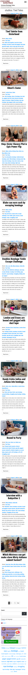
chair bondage (8, 96)
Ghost (12, 564)
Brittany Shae (15, 151)
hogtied (17, 450)
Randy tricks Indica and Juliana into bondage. (14, 380)
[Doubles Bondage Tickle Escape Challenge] (14, 249)
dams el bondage (16, 96)
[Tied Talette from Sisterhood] (14, 21)
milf (25, 661)
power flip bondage (11, 159)
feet (8, 215)
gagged (4, 659)
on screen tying (16, 574)
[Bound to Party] (14, 428)
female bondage (23, 656)
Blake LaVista (9, 38)
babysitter (7, 506)
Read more (5, 63)
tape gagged (10, 102)
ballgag (3, 648)
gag (7, 574)
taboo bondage (11, 163)
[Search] (24, 613)
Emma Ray (8, 564)
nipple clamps (9, 663)
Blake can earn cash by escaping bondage (14, 204)
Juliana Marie (14, 386)
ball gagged (18, 648)
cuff (22, 653)
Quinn (14, 92)
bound (22, 651)
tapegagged (9, 337)
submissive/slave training (15, 576)
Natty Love (18, 442)
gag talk (4, 46)
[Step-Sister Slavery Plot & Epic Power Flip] (14, 134)
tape (20, 335)
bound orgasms (12, 446)
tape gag (15, 46)
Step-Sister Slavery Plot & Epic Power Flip (14, 145)
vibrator (15, 671)
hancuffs (4, 273)
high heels (10, 661)
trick (22, 46)
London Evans (9, 92)
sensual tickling (5, 394)
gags (22, 272)
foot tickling (17, 272)
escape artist (14, 213)
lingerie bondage (6, 100)
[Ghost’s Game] (14, 78)
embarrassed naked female (8, 448)
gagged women (11, 659)
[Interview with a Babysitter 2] (14, 486)
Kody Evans (16, 327)
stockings (15, 666)
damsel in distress (8, 656)
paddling (22, 574)
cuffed (25, 653)
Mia (11, 266)
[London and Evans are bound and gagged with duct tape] (14, 307)
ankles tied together (9, 42)
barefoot (9, 213)
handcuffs (8, 450)
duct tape (23, 44)
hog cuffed (8, 510)
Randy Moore (5, 388)
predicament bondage (20, 663)
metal (22, 661)
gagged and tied (7, 98)
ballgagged (12, 648)
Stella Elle (22, 266)
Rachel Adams (17, 566)
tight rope (17, 163)
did (12, 656)
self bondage (14, 452)
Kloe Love (8, 266)
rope (16, 510)
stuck (16, 217)
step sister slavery (16, 161)
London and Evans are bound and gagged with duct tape (14, 320)
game (14, 215)
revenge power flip (20, 159)
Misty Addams (16, 266)
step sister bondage (6, 161)
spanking (7, 576)
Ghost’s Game (14, 88)
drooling (17, 656)
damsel (9, 333)
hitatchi (13, 450)
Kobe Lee (21, 151)
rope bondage (10, 273)
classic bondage (12, 653)
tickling (20, 273)
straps (8, 217)
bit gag (6, 446)
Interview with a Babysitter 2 (14, 497)
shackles (4, 512)
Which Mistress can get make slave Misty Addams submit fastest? (14, 557)
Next (18, 603)
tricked (3, 396)
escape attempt (5, 272)
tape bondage (18, 394)
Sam (9, 153)
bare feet (7, 270)
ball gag (7, 648)
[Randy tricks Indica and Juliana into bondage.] (14, 369)
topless (12, 671)
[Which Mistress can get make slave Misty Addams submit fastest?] (14, 544)
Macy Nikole (5, 153)
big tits (9, 651)
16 (14, 603)
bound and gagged (15, 44)
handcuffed (23, 659)
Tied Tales (7, 40)
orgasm (6, 452)
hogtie (7, 46)
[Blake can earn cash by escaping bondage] (14, 193)
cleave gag (18, 653)
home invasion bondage (17, 98)
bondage (14, 651)
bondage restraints (6, 44)
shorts (11, 46)
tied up (19, 46)
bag (5, 213)
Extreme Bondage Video (8, 5)
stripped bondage (15, 100)
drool (14, 656)
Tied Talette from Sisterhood (14, 33)
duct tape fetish (11, 392)
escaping (12, 272)
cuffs (3, 656)
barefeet (17, 42)
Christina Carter (9, 327)
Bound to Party (14, 437)
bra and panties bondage (10, 157)
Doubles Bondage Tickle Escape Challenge (14, 260)
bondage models (8, 331)
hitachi (3, 510)
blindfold (12, 270)
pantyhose (15, 663)
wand (8, 454)
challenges (16, 270)
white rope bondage (17, 102)
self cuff (20, 452)
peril (12, 335)
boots (12, 572)
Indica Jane (8, 386)
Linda (21, 13)
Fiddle (11, 215)
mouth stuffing (4, 663)
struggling (12, 217)
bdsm (20, 42)
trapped (5, 275)
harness (18, 215)
